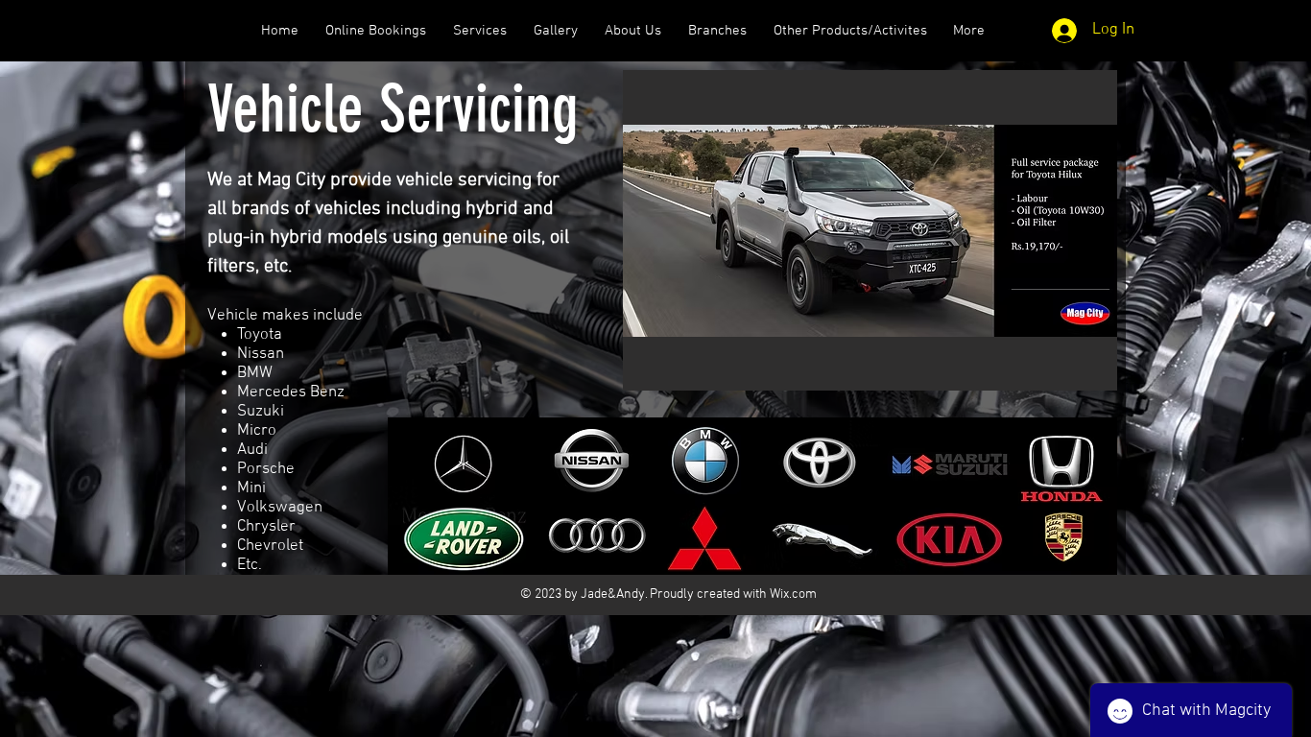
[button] (870, 230)
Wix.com (793, 594)
